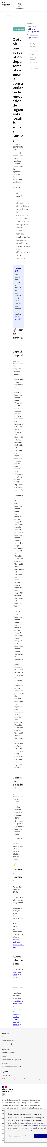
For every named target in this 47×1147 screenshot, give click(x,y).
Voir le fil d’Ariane (7, 16)
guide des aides (17, 973)
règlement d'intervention (18, 945)
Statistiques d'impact (8, 1053)
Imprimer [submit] (35, 37)
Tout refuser (27, 1136)
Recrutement (7, 1044)
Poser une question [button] (35, 29)
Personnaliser (14, 1135)
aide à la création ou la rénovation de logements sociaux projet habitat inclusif (18, 1013)
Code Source (7, 1075)
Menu (44, 3)
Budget (4, 1056)
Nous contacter (7, 1037)
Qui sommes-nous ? (8, 1040)
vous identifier (18, 319)
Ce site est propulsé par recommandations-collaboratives (21, 1079)
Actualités (5, 1063)
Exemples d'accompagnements (11, 1060)
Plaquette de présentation (11, 1067)
